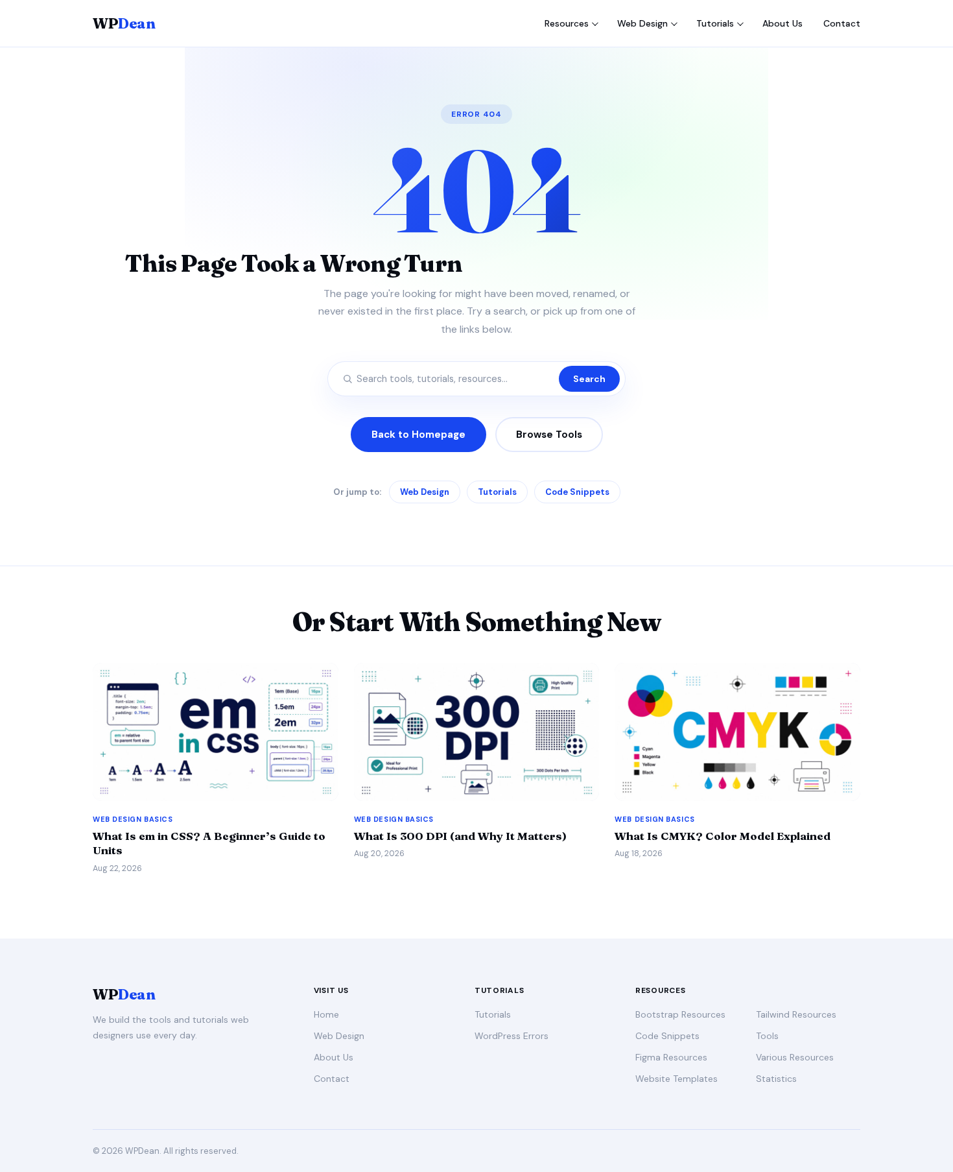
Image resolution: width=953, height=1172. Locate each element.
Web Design (642, 23)
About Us (782, 23)
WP (124, 23)
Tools (767, 1036)
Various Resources (795, 1057)
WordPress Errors (511, 1036)
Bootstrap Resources (680, 1014)
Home (326, 1014)
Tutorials (715, 23)
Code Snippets (577, 491)
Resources (567, 23)
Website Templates (676, 1078)
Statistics (776, 1078)
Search (589, 379)
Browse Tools (549, 434)
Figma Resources (671, 1057)
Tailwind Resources (796, 1014)
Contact (841, 23)
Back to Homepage (418, 434)
